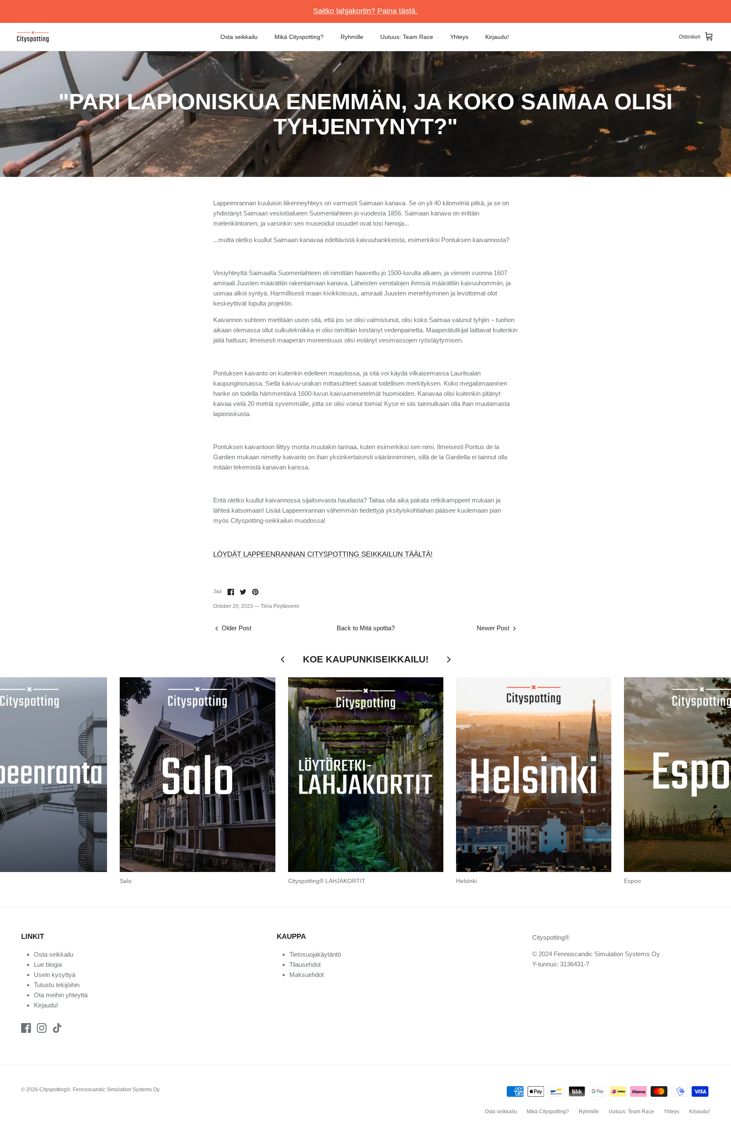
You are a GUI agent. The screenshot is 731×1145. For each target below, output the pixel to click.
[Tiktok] (57, 1028)
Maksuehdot (306, 974)
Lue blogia (48, 964)
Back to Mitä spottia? (366, 628)
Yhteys (459, 36)
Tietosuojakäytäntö (315, 954)
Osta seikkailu (239, 36)
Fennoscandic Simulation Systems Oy (116, 1090)
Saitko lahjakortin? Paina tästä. (365, 11)
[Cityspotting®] (33, 37)
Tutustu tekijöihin (57, 984)
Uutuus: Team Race (406, 36)
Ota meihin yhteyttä (61, 995)
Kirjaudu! (497, 36)
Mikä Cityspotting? (299, 36)
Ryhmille (352, 36)
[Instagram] (42, 1028)
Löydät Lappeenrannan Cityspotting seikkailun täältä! (323, 554)
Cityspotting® (54, 1090)
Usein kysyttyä (54, 974)
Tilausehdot (305, 964)
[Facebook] (26, 1028)
